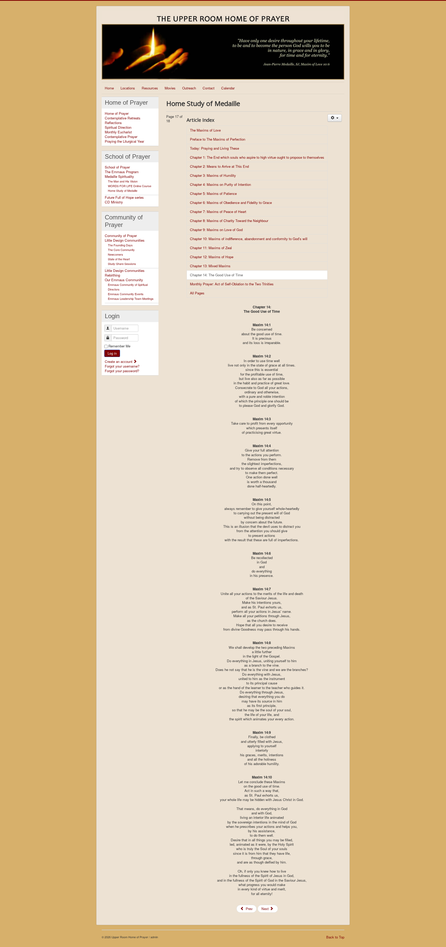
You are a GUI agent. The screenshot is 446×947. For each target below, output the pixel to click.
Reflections (113, 122)
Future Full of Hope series (124, 197)
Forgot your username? (122, 366)
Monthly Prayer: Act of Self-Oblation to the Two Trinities (232, 283)
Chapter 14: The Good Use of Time (216, 274)
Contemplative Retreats (122, 118)
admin (154, 937)
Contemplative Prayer (121, 136)
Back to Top (335, 937)
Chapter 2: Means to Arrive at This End (219, 166)
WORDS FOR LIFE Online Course (129, 186)
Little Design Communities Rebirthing (125, 273)
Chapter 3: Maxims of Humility (213, 175)
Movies (170, 88)
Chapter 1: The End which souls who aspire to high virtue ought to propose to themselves (257, 157)
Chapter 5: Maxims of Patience (213, 193)
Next (265, 908)
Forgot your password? (122, 370)
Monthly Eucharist (118, 132)
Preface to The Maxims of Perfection (217, 139)
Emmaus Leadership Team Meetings (131, 298)
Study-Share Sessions (122, 264)
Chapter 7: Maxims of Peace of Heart (218, 211)
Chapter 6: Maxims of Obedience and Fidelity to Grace (231, 202)
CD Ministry (114, 202)
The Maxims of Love (205, 130)
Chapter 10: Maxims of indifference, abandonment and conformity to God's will (248, 238)
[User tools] (335, 118)
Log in (112, 353)
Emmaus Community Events (126, 294)
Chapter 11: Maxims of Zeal (211, 247)
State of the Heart (119, 259)
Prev (249, 908)
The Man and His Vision (123, 181)
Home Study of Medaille (122, 190)
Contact (208, 88)
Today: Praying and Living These (214, 148)
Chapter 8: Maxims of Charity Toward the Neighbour (229, 220)
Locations (128, 88)
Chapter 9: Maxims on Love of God (216, 229)
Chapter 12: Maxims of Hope (211, 256)
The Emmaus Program (122, 172)
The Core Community (121, 250)
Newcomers (115, 254)
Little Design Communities (125, 240)
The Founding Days (120, 245)
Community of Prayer (121, 235)
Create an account (119, 361)
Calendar (228, 88)
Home (109, 88)
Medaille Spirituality (119, 176)
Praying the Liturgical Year (124, 141)
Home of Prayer (117, 113)
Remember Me (119, 346)
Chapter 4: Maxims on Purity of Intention (220, 184)
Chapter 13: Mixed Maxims (210, 265)
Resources (150, 88)
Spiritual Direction (118, 127)
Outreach (189, 88)
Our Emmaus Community (124, 280)
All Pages (197, 293)
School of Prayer (117, 167)
